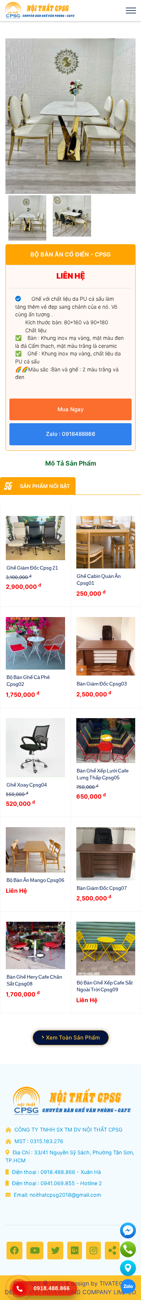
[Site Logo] (39, 10)
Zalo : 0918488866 (70, 433)
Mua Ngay (70, 409)
